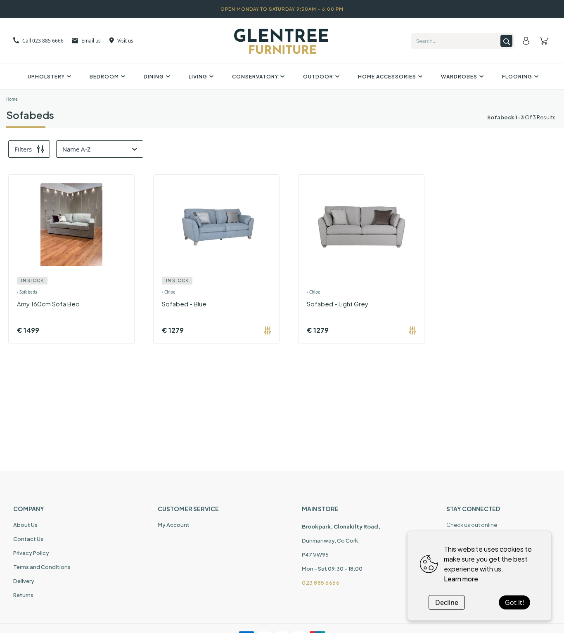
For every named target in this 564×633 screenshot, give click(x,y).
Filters (23, 149)
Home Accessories (387, 76)
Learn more (461, 578)
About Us (25, 525)
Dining (154, 76)
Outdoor (318, 76)
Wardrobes (459, 76)
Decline (446, 602)
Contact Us (28, 539)
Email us (91, 40)
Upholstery (46, 76)
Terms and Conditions (42, 567)
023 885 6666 (320, 582)
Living (198, 76)
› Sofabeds (27, 292)
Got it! (514, 602)
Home (12, 99)
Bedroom (104, 76)
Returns (23, 595)
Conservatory (255, 76)
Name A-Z (76, 149)
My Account (174, 525)
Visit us (125, 40)
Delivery (23, 581)
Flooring (517, 76)
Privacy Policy (31, 553)
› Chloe (168, 292)
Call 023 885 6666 (43, 40)
